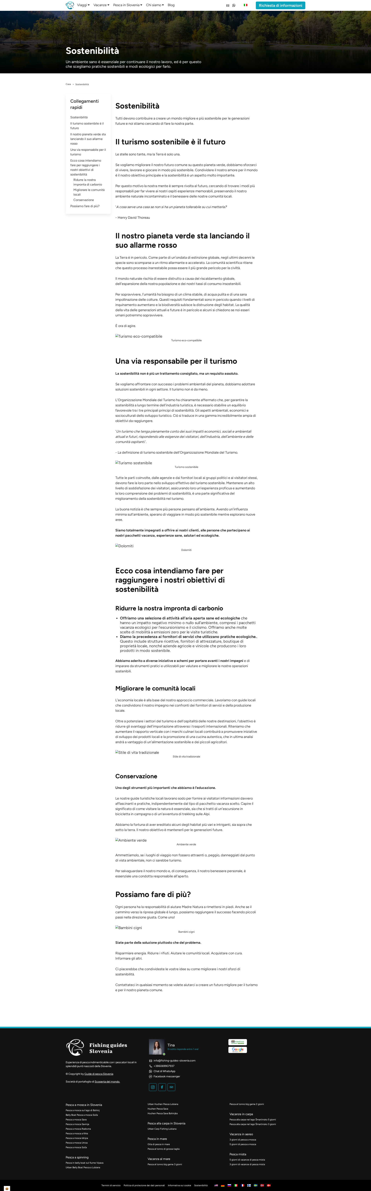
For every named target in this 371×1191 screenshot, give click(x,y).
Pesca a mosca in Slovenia (84, 1105)
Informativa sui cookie (179, 1185)
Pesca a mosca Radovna (78, 1128)
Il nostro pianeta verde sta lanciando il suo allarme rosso (88, 138)
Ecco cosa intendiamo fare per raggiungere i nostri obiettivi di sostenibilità (85, 167)
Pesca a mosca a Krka (77, 1133)
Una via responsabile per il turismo (88, 152)
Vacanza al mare (159, 1159)
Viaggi (82, 5)
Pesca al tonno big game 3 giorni (165, 1164)
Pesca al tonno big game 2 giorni (247, 1104)
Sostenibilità (79, 117)
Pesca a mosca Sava (76, 1119)
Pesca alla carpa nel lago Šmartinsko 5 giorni (253, 1119)
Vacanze (100, 5)
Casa (68, 84)
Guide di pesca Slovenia (98, 1074)
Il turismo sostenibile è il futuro (87, 126)
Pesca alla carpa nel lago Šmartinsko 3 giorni (253, 1124)
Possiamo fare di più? (85, 206)
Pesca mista (238, 1154)
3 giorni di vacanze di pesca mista (247, 1164)
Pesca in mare (157, 1139)
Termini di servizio (111, 1185)
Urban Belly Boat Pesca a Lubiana (83, 1167)
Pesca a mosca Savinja (77, 1124)
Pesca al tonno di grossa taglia (164, 1149)
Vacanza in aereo (241, 1134)
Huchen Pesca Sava (158, 1108)
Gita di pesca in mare (159, 1144)
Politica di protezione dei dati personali (144, 1185)
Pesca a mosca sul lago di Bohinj (83, 1110)
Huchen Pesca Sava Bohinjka (163, 1113)
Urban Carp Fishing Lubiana (162, 1128)
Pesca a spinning (77, 1157)
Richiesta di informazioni (280, 5)
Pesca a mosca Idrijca (77, 1138)
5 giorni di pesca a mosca (243, 1144)
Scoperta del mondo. (107, 1081)
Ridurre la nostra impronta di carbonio (87, 182)
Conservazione (83, 200)
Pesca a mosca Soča (76, 1147)
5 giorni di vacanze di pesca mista (247, 1159)
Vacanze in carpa (241, 1114)
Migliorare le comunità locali (89, 192)
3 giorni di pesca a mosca (243, 1139)
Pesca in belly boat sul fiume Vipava (84, 1162)
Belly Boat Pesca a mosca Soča (82, 1115)
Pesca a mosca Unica (77, 1142)
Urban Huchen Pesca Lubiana (163, 1104)
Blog (171, 5)
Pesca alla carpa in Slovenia (166, 1123)
